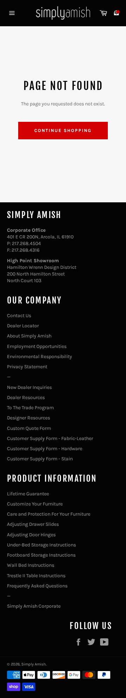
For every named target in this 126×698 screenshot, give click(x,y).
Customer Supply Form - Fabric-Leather (50, 438)
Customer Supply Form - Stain (40, 459)
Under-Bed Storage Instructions (41, 545)
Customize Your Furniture (35, 504)
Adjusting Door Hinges (31, 535)
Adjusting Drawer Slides (33, 524)
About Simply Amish (29, 336)
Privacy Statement (27, 367)
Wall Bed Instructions (30, 565)
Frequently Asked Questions (37, 586)
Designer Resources (28, 418)
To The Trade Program (30, 408)
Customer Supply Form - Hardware (44, 449)
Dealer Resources (26, 397)
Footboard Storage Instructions (41, 555)
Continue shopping (62, 130)
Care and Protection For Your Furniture (48, 514)
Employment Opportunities (36, 346)
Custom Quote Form (29, 428)
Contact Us (19, 316)
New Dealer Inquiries (29, 387)
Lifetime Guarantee (28, 494)
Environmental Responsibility (39, 357)
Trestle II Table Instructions (36, 576)
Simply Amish (33, 664)
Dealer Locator (23, 326)
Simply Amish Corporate (34, 606)
